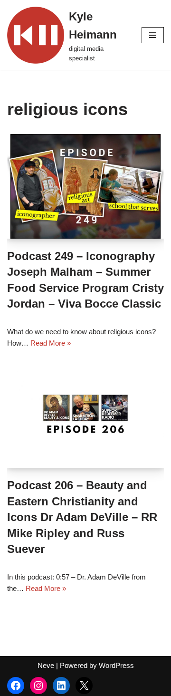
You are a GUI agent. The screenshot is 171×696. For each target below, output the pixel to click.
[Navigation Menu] (153, 35)
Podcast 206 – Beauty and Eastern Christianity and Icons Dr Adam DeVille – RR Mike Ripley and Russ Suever (82, 517)
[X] (84, 685)
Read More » (50, 343)
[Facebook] (15, 685)
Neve (46, 665)
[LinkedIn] (61, 685)
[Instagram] (38, 685)
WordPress (116, 665)
